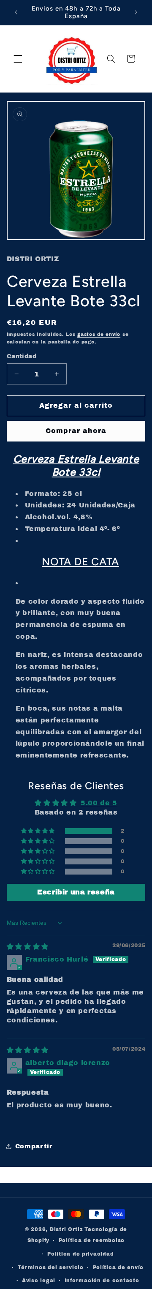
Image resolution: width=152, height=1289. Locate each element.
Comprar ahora (76, 430)
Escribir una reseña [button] (76, 892)
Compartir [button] (34, 1146)
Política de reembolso (92, 1240)
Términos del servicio (51, 1267)
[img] (28, 946)
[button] (17, 58)
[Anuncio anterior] (16, 12)
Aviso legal (38, 1280)
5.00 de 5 (99, 803)
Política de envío (118, 1267)
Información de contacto (102, 1280)
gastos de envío (98, 334)
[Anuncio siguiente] (136, 12)
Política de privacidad (80, 1253)
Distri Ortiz (67, 1229)
